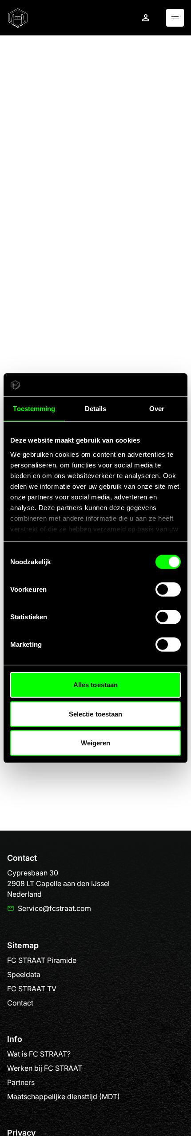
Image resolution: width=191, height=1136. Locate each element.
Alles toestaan (95, 685)
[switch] (168, 589)
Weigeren (96, 743)
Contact (20, 1002)
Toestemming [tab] (34, 408)
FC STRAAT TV (31, 988)
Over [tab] (156, 408)
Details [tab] (96, 408)
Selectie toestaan (96, 713)
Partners (21, 1082)
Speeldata (23, 974)
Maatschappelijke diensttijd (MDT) (63, 1096)
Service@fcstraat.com (54, 908)
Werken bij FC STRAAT (44, 1068)
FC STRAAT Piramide (41, 960)
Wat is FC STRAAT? (39, 1053)
